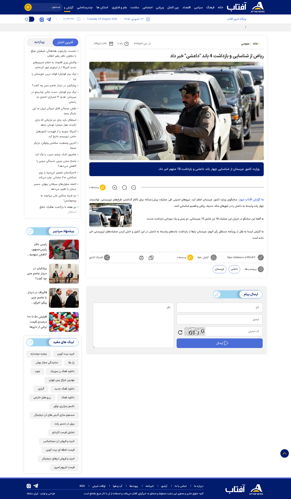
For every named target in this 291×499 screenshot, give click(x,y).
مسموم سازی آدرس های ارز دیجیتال (54, 415)
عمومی (245, 44)
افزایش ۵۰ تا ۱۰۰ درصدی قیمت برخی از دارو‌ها (37, 322)
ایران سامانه (32, 494)
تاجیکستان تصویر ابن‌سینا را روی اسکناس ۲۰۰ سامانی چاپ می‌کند (57, 175)
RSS (82, 486)
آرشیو (164, 486)
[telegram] (48, 19)
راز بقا (71, 363)
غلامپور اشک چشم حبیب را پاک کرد (55, 154)
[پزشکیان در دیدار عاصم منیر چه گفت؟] (63, 273)
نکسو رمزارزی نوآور (64, 406)
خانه (255, 44)
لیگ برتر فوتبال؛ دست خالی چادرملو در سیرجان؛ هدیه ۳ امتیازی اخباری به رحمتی (53, 97)
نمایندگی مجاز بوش (47, 363)
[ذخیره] (151, 257)
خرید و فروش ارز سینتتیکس (59, 441)
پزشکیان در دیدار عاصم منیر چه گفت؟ (54, 85)
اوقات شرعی (98, 486)
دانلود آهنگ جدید (64, 389)
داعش (234, 269)
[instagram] (42, 19)
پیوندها (134, 486)
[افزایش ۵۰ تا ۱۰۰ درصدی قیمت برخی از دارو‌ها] (63, 321)
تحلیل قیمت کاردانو (63, 432)
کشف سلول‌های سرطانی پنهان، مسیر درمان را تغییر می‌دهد (55, 186)
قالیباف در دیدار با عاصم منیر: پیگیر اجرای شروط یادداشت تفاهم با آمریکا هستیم (37, 297)
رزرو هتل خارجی (42, 397)
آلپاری (41, 389)
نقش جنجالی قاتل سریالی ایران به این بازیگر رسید (54, 111)
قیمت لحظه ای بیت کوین (60, 450)
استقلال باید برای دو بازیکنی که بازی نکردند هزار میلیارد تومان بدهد (55, 122)
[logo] (246, 6)
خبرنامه (150, 486)
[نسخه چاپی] (141, 257)
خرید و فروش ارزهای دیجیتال (58, 459)
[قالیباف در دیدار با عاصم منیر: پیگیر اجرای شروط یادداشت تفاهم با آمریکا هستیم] (63, 297)
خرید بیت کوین (66, 354)
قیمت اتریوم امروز (64, 467)
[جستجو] (28, 7)
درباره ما (198, 486)
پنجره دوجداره (38, 354)
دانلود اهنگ (68, 397)
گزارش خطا (203, 257)
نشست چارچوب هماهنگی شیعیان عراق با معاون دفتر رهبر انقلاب (53, 53)
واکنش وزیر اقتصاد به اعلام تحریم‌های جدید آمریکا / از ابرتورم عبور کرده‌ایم (54, 65)
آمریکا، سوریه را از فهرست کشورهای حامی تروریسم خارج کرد (56, 134)
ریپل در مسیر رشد (64, 424)
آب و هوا (117, 486)
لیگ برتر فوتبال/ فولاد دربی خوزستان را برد (54, 76)
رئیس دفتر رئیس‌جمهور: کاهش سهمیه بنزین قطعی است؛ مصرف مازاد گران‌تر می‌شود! (38, 249)
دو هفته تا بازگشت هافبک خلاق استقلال (57, 209)
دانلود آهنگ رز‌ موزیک (62, 371)
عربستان (219, 269)
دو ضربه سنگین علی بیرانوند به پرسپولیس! (58, 198)
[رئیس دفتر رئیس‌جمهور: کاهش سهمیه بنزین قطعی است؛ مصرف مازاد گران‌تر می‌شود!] (63, 249)
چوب (37, 371)
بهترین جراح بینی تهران (62, 380)
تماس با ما (181, 486)
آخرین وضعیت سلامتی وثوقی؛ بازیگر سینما (55, 145)
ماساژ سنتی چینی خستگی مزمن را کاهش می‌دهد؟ (56, 163)
